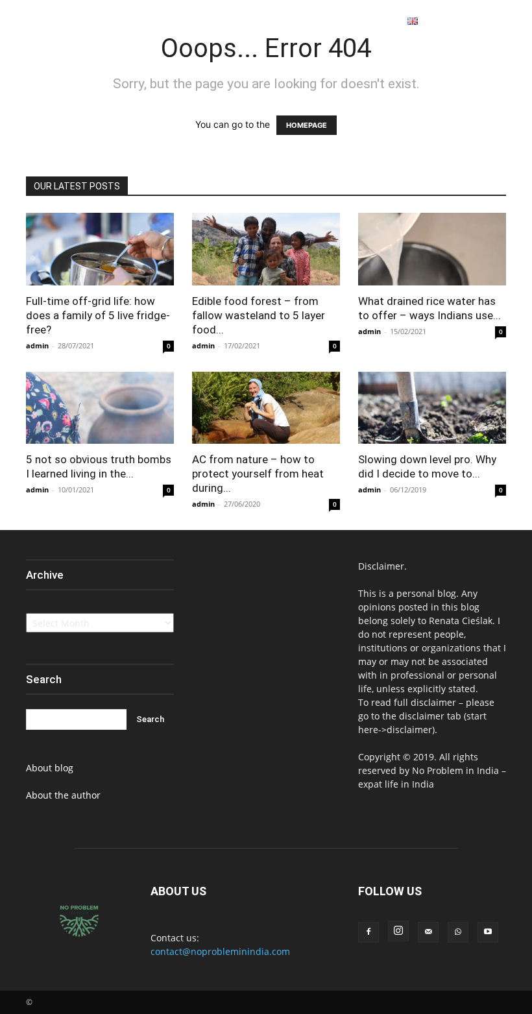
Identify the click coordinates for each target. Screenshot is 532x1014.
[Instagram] (483, 22)
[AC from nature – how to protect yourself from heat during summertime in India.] (266, 408)
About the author (63, 795)
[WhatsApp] (499, 22)
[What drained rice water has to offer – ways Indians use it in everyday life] (432, 249)
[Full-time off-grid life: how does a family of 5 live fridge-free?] (100, 249)
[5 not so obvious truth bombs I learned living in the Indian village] (100, 408)
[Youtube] (514, 22)
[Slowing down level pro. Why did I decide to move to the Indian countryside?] (432, 408)
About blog (49, 768)
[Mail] (428, 932)
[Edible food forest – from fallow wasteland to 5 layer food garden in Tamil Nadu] (266, 249)
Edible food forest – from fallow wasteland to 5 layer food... (258, 315)
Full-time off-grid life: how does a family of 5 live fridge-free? (98, 315)
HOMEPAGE (306, 125)
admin (37, 345)
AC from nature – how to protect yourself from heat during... (258, 473)
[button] (447, 21)
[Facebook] (468, 22)
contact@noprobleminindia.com (220, 951)
